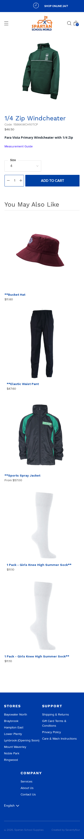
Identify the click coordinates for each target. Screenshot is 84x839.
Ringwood (11, 760)
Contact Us (28, 794)
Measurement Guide (18, 146)
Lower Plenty (13, 734)
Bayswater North (15, 714)
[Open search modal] (69, 23)
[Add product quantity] (20, 180)
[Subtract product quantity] (8, 180)
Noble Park (11, 753)
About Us (27, 788)
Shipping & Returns (55, 714)
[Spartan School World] (42, 23)
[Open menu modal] (6, 23)
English (9, 805)
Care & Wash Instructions (59, 739)
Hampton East (13, 727)
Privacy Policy (51, 732)
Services (26, 781)
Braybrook (11, 721)
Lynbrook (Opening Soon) (21, 740)
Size (13, 160)
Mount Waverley (15, 747)
